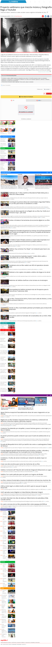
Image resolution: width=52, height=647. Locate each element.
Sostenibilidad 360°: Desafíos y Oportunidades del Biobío (5, 593)
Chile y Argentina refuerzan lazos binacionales (4, 602)
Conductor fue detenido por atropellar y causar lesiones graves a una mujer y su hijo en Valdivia (26, 429)
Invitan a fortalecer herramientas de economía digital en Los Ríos (29, 220)
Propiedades (19, 644)
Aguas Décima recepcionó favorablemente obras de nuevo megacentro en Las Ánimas (25, 413)
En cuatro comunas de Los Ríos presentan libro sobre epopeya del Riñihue (24, 504)
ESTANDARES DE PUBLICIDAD (35, 642)
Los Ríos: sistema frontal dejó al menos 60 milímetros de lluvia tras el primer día (26, 480)
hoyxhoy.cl (24, 644)
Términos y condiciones (25, 642)
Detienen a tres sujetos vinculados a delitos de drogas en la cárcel (29, 272)
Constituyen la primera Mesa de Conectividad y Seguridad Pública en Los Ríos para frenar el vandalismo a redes (29, 202)
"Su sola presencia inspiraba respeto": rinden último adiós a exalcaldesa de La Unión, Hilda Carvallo (27, 257)
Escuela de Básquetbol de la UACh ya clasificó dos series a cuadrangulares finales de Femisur (26, 445)
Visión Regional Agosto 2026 (4, 631)
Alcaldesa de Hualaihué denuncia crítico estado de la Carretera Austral (3, 367)
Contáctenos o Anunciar (16, 642)
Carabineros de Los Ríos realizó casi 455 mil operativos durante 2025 (29, 266)
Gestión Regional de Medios (6, 642)
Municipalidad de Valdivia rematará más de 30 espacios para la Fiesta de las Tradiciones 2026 (28, 290)
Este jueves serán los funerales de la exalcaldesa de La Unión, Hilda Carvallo (30, 316)
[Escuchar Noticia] (47, 12)
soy (12, 199)
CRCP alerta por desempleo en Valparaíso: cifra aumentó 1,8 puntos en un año (3, 392)
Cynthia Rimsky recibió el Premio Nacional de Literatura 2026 (3, 165)
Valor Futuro (5, 644)
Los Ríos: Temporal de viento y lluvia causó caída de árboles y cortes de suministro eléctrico (30, 299)
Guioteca (10, 644)
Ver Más (7, 560)
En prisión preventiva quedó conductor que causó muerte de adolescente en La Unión (25, 436)
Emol (2, 644)
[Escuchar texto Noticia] (50, 71)
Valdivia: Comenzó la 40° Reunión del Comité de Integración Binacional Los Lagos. (26, 470)
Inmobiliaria (14, 644)
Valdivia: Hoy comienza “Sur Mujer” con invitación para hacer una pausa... (29, 249)
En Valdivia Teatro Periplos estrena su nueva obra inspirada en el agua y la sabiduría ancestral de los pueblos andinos (29, 240)
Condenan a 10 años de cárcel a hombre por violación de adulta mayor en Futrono (24, 458)
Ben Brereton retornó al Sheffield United (3, 157)
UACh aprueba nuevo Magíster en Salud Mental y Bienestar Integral (22, 492)
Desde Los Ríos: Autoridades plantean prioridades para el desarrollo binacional (30, 308)
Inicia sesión (22, 81)
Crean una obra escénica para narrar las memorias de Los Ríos (20, 464)
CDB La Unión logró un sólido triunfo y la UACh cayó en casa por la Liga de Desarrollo (24, 487)
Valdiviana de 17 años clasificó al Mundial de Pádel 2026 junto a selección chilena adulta (29, 193)
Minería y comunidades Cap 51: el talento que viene (5, 612)
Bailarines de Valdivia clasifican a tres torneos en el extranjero (28, 280)
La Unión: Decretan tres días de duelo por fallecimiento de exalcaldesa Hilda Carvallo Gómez (24, 499)
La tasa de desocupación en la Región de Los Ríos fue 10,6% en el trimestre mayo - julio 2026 (29, 212)
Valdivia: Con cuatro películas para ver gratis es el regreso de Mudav (22, 474)
